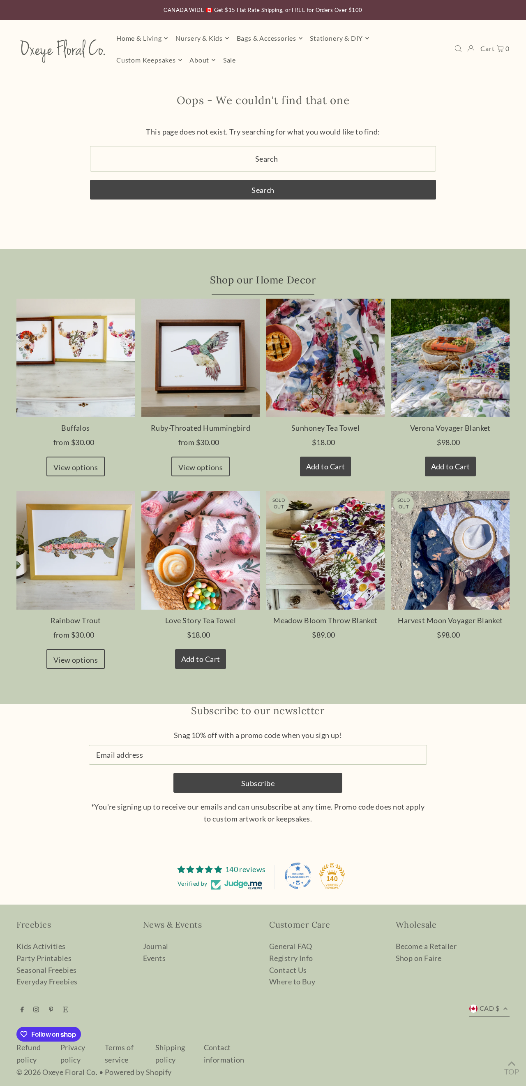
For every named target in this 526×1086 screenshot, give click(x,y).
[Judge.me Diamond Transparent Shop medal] (298, 876)
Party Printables (44, 958)
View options (75, 467)
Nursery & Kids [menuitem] (199, 38)
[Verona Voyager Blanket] (450, 358)
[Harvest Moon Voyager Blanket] (450, 550)
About (199, 60)
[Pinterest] (51, 1009)
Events (154, 958)
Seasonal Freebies (46, 970)
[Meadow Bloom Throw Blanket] (325, 550)
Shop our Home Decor (263, 280)
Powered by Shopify (138, 1072)
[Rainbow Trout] (75, 550)
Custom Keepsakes (146, 60)
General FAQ (290, 946)
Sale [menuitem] (229, 60)
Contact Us (288, 970)
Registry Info (291, 958)
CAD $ (489, 1008)
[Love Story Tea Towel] (200, 550)
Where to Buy (292, 981)
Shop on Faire (419, 958)
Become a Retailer (426, 946)
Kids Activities (41, 946)
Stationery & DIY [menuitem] (336, 38)
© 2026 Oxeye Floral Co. (56, 1072)
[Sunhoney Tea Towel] (325, 358)
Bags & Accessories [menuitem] (266, 38)
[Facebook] (22, 1009)
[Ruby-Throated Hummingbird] (200, 358)
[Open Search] (458, 48)
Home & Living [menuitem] (138, 38)
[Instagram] (36, 1009)
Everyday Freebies (47, 981)
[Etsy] (65, 1009)
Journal (155, 946)
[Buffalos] (75, 358)
